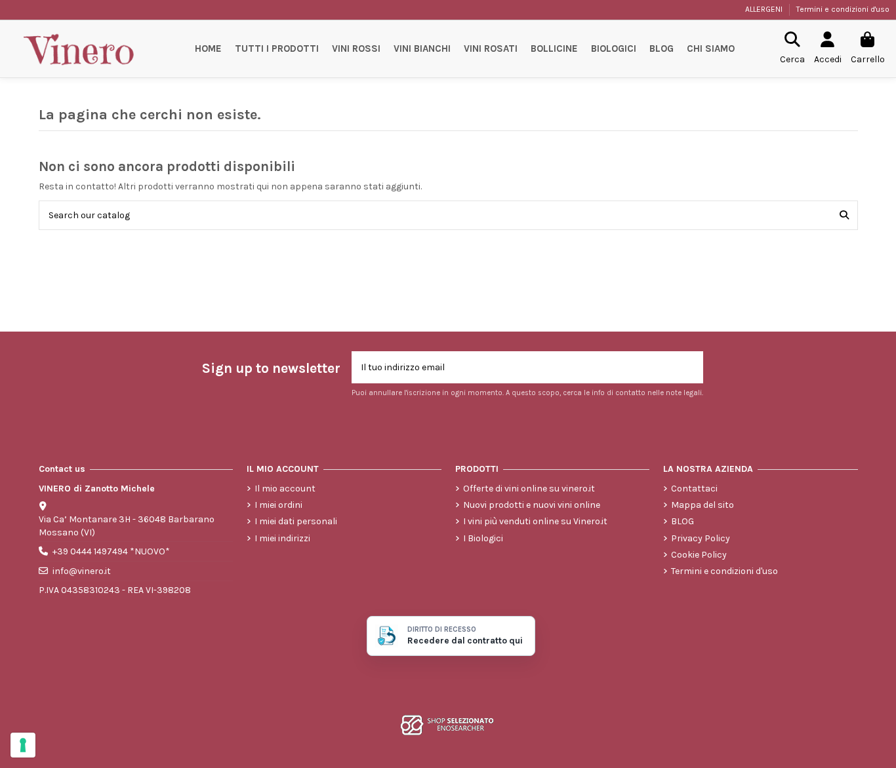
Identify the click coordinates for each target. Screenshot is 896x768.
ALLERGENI (764, 9)
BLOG (682, 521)
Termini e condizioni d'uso (842, 9)
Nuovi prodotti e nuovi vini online (531, 504)
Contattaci (694, 488)
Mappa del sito (702, 504)
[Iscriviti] (689, 367)
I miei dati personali (296, 521)
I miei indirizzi (282, 538)
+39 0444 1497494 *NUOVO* (111, 551)
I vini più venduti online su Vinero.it (535, 521)
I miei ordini (278, 504)
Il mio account (285, 488)
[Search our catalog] (844, 215)
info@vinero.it (81, 571)
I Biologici (483, 538)
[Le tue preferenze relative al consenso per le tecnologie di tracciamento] (22, 745)
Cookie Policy (699, 554)
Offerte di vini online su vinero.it (529, 488)
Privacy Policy (700, 538)
